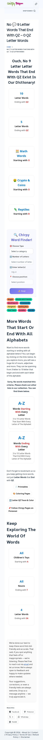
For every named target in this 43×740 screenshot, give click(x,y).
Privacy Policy (12, 734)
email (26, 664)
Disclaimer (25, 737)
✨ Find (21, 291)
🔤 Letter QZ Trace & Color (21, 500)
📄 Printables (21, 486)
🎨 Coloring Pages (21, 493)
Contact (35, 732)
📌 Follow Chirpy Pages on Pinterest (20, 509)
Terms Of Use (25, 734)
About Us (26, 732)
